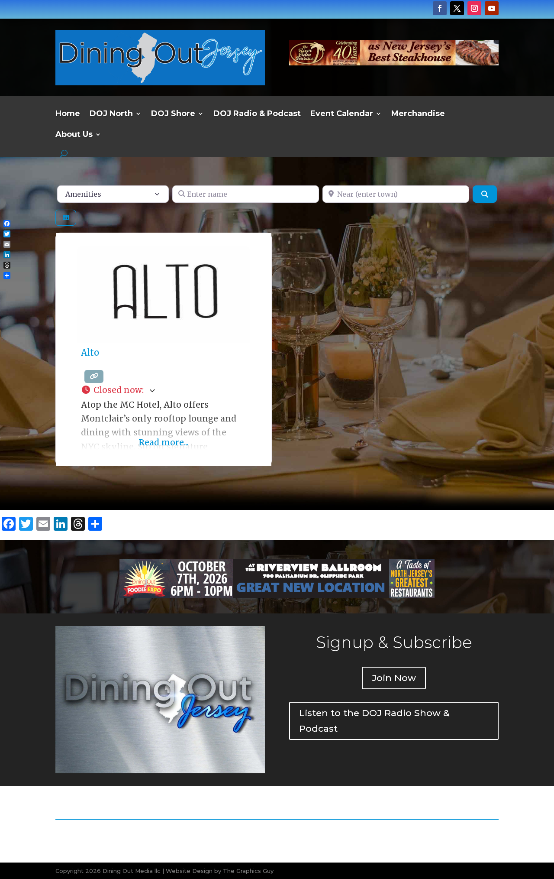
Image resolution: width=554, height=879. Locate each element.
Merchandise (418, 114)
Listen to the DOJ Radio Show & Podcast (374, 720)
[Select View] (65, 218)
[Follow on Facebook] (440, 8)
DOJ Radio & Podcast (257, 114)
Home (67, 114)
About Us (74, 135)
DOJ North (111, 114)
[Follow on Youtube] (492, 8)
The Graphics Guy (248, 870)
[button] (163, 390)
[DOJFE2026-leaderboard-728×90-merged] (394, 62)
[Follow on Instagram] (474, 8)
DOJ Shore (173, 114)
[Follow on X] (457, 8)
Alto (90, 352)
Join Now (394, 677)
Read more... (163, 442)
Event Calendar (341, 114)
